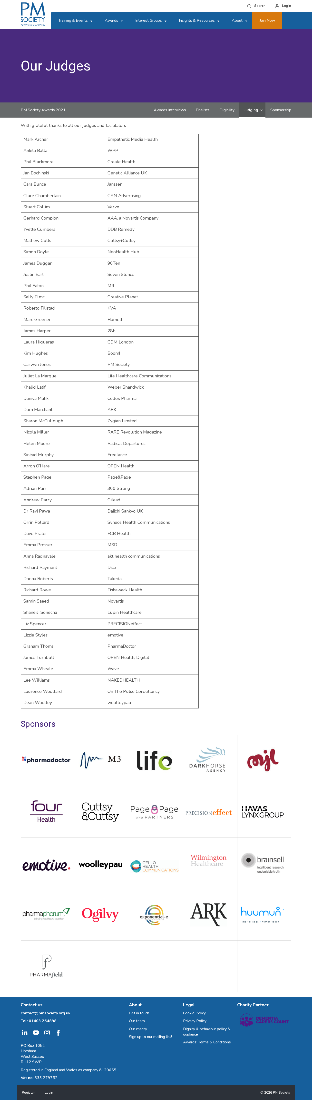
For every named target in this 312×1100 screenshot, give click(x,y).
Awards (111, 20)
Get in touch (139, 1013)
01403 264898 (43, 1021)
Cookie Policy (194, 1013)
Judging (251, 110)
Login (49, 1092)
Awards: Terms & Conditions (207, 1042)
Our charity (138, 1029)
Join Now (267, 20)
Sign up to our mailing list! (150, 1036)
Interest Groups (148, 20)
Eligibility (226, 110)
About (237, 20)
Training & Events (73, 20)
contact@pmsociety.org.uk (45, 1013)
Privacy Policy (194, 1021)
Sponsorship (280, 110)
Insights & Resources (197, 20)
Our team (137, 1021)
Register (28, 1092)
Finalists (203, 110)
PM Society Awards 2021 (43, 110)
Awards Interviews (170, 110)
